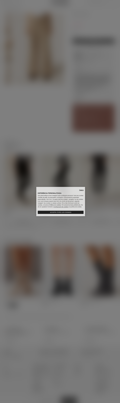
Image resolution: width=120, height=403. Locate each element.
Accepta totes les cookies (60, 212)
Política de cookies (55, 205)
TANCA (81, 190)
